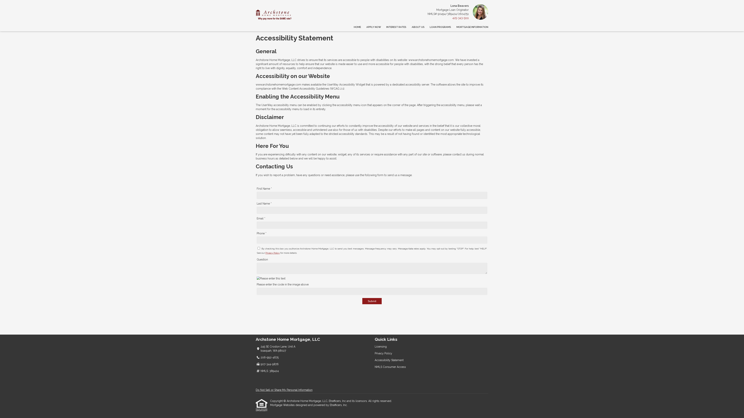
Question (262, 259)
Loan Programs (440, 27)
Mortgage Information (472, 27)
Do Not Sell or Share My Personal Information (284, 389)
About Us (418, 27)
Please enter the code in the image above (283, 284)
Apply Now (373, 27)
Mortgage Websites (282, 405)
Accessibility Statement (389, 360)
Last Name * (264, 203)
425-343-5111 (460, 18)
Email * (261, 218)
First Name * (264, 188)
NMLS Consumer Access (390, 366)
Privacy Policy (272, 253)
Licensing (381, 346)
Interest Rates (396, 27)
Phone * (261, 233)
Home (357, 27)
